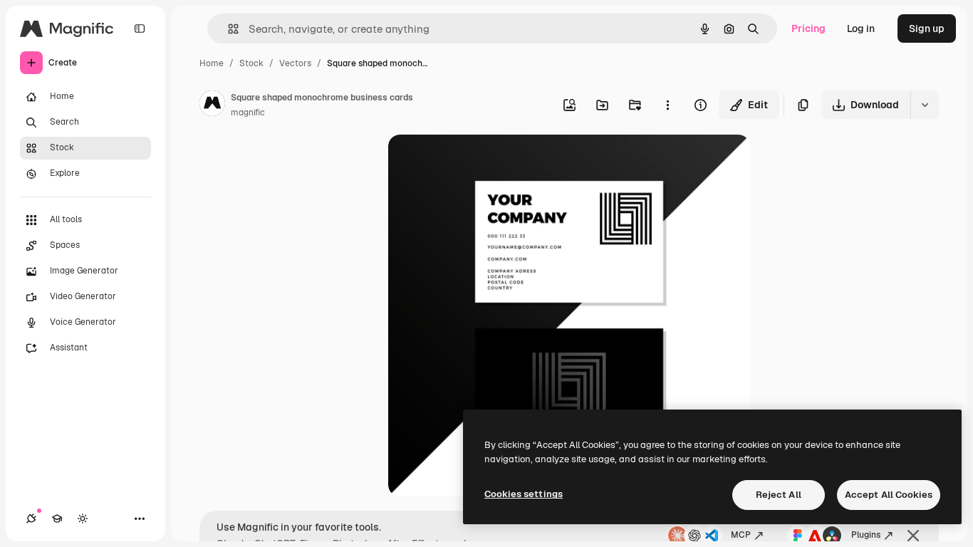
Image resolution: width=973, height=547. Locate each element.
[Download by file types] (924, 104)
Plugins (865, 535)
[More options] (667, 104)
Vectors (295, 63)
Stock (251, 63)
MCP (741, 535)
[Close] (913, 535)
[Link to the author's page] (212, 105)
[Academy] (57, 518)
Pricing (808, 28)
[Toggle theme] (82, 518)
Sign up (927, 28)
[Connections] (31, 518)
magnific (248, 112)
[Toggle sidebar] (139, 28)
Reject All (778, 495)
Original (479, 162)
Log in (861, 28)
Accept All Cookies (888, 495)
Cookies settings (523, 494)
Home (211, 63)
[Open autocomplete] (227, 29)
